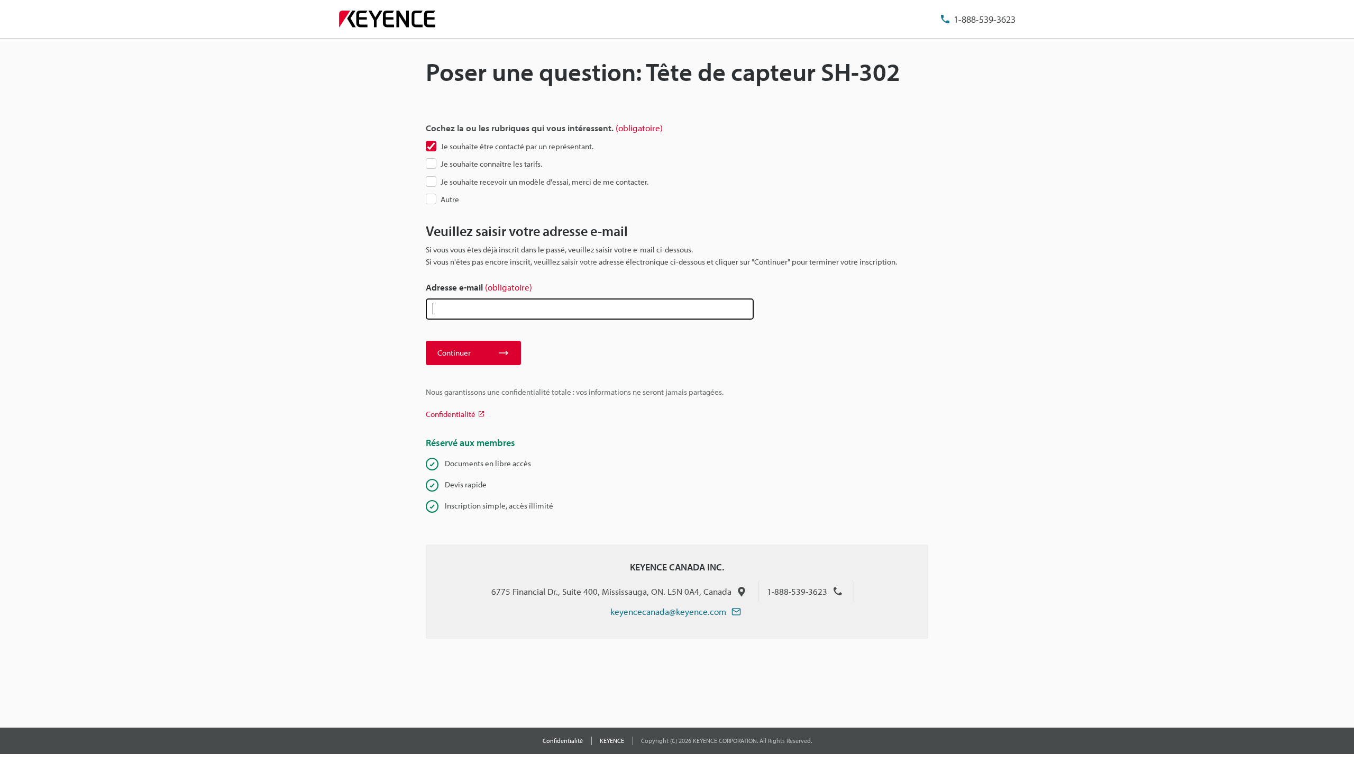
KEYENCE (612, 741)
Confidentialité (563, 741)
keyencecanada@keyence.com (668, 611)
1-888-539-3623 (985, 19)
